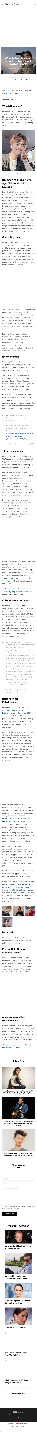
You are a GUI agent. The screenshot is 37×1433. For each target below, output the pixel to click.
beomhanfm (24, 478)
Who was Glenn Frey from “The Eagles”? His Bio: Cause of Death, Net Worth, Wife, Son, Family (18, 1123)
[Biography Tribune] (12, 4)
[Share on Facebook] (10, 79)
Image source (18, 173)
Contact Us (25, 1415)
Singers (18, 54)
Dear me (12, 511)
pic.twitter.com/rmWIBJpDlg (16, 439)
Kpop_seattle (17, 690)
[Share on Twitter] (16, 79)
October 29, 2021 (27, 444)
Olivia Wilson (13, 68)
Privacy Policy (18, 1415)
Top (19, 1418)
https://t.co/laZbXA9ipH (14, 436)
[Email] (27, 79)
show (13, 99)
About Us (11, 1415)
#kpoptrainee (16, 434)
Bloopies (6, 578)
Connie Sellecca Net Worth (16, 1328)
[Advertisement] (18, 28)
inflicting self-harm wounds (22, 890)
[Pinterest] (21, 79)
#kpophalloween (27, 434)
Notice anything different (12, 592)
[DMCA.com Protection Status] (18, 1413)
